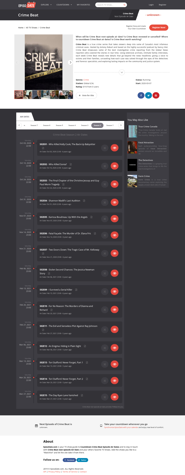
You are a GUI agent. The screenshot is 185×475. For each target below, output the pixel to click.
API (44, 471)
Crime (86, 79)
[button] (70, 62)
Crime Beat (45, 27)
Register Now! (158, 27)
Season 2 (97, 125)
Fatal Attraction (146, 142)
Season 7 (34, 125)
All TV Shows (31, 27)
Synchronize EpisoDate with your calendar (121, 427)
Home (20, 27)
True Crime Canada (147, 126)
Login (151, 4)
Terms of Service (70, 471)
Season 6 (46, 125)
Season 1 (109, 125)
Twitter (83, 460)
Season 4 (72, 125)
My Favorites (83, 4)
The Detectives (145, 160)
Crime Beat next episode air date (93, 407)
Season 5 (59, 125)
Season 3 (84, 125)
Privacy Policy (54, 471)
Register (162, 4)
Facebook (70, 460)
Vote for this (88, 95)
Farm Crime (144, 176)
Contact (83, 471)
